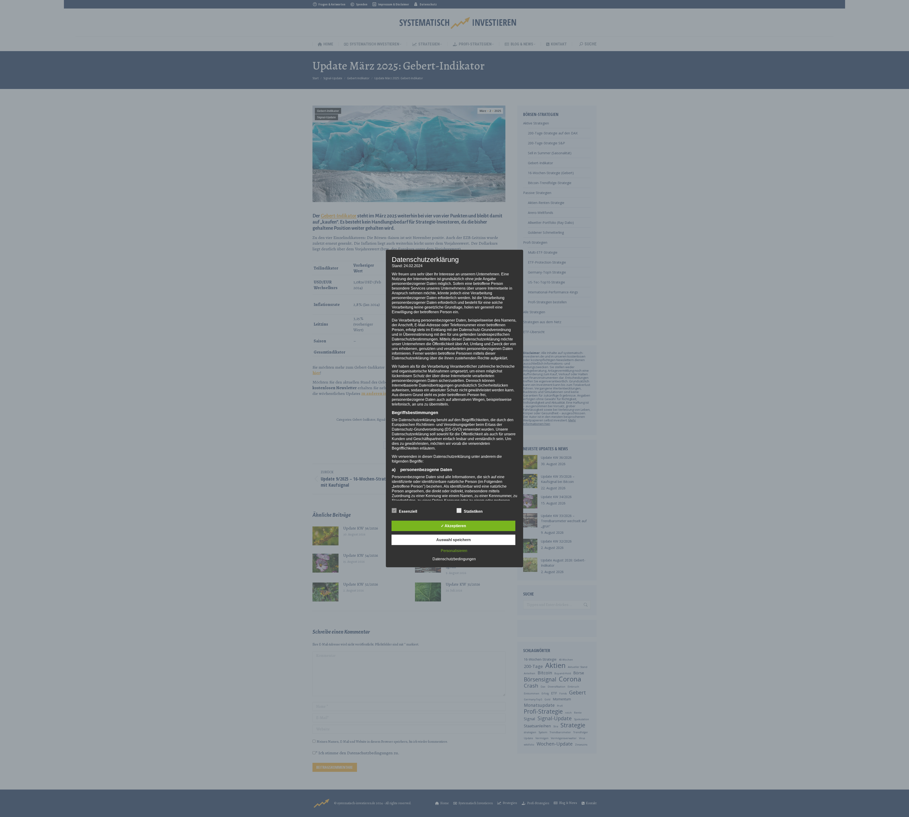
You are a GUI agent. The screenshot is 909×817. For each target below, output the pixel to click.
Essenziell (408, 511)
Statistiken (473, 511)
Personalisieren (454, 551)
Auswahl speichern (453, 540)
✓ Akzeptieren (453, 526)
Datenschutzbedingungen (454, 559)
